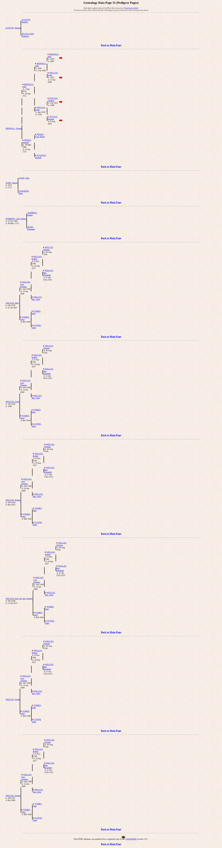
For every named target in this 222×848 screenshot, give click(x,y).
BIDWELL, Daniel (13, 128)
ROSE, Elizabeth (31, 228)
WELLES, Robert (37, 258)
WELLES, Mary (12, 303)
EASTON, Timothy (26, 21)
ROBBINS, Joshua (32, 214)
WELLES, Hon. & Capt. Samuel (19, 598)
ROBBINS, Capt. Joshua (16, 219)
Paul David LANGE (131, 8)
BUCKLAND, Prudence (27, 35)
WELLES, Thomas (53, 99)
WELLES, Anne (12, 402)
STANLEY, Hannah (41, 156)
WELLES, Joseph (13, 796)
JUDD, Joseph (12, 183)
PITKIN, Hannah (26, 141)
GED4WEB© (131, 839)
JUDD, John (24, 178)
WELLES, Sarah (13, 699)
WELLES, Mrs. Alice (37, 298)
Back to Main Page (111, 45)
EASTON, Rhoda (13, 28)
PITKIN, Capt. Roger (40, 135)
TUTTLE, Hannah (53, 118)
